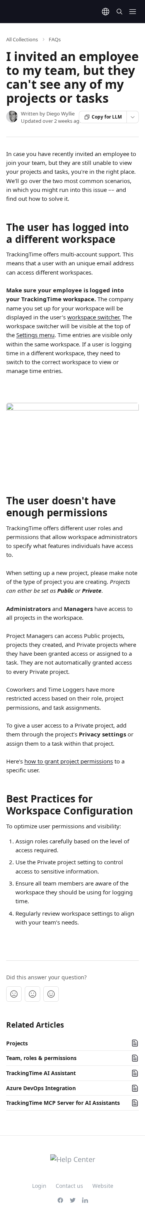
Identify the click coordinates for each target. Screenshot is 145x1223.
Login (39, 1185)
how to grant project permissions (68, 761)
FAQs (55, 39)
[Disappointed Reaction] (14, 994)
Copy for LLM (107, 117)
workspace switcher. (94, 317)
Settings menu (35, 335)
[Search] (119, 11)
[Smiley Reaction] (51, 994)
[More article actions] (132, 117)
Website (102, 1185)
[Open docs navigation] (132, 11)
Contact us (69, 1185)
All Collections (22, 39)
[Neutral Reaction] (32, 994)
